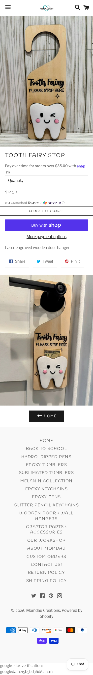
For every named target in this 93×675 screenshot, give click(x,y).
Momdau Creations (43, 611)
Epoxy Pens (46, 497)
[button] (46, 203)
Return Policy (46, 572)
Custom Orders (46, 556)
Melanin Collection (46, 481)
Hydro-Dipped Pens (46, 457)
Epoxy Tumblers (46, 464)
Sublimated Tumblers (46, 472)
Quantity (16, 181)
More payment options (46, 237)
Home (46, 440)
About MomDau (46, 548)
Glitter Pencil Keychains (46, 505)
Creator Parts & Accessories (46, 529)
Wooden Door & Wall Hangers (46, 516)
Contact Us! (46, 564)
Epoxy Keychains (46, 489)
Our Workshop (46, 540)
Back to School (46, 448)
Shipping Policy (46, 580)
